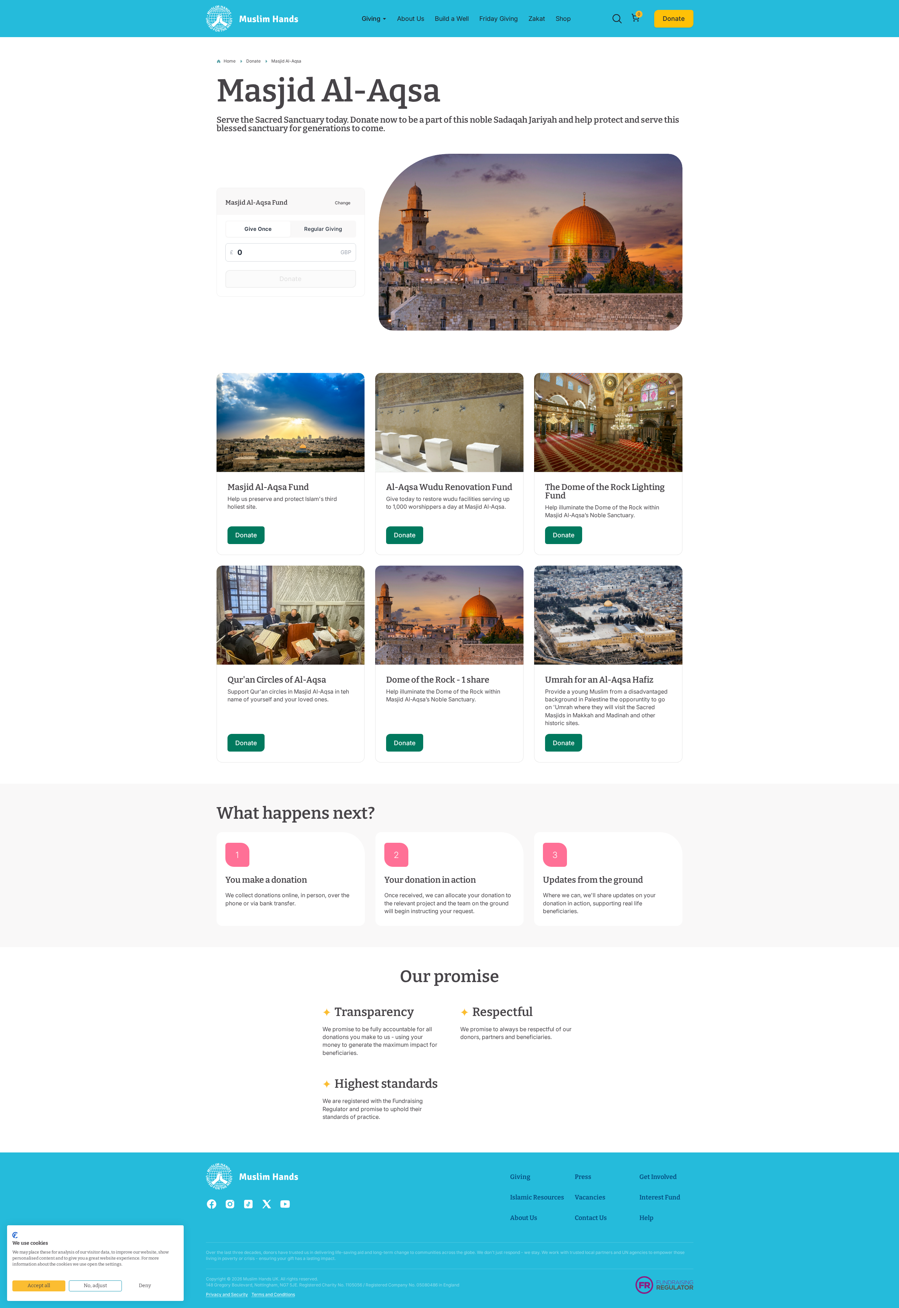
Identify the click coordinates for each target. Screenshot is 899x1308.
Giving (520, 1177)
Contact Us (591, 1218)
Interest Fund (659, 1197)
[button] (374, 19)
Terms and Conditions (273, 1294)
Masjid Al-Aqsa (286, 61)
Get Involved (658, 1177)
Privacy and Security (227, 1294)
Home (230, 61)
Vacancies (590, 1197)
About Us (523, 1218)
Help (646, 1218)
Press (583, 1177)
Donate (253, 61)
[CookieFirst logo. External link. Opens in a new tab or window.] (15, 1235)
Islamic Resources (537, 1197)
